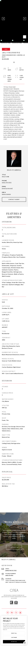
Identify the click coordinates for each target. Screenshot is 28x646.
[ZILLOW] (20, 612)
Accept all (14, 641)
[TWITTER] (16, 612)
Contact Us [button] (14, 547)
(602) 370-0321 (7, 182)
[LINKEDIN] (11, 612)
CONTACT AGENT (14, 199)
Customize (14, 637)
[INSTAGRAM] (7, 612)
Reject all (14, 633)
